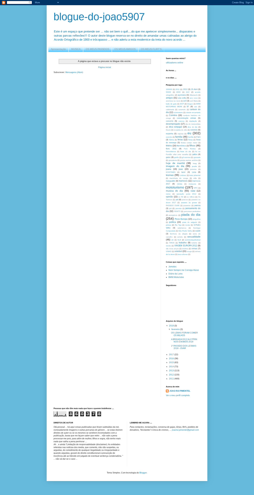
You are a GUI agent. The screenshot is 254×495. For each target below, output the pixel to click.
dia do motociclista (192, 124)
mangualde (170, 181)
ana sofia (182, 98)
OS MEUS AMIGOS (125, 49)
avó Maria (194, 101)
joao (181, 169)
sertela (180, 237)
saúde (197, 231)
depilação (193, 121)
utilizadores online (174, 62)
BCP (182, 104)
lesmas (170, 175)
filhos (192, 145)
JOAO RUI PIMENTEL (179, 391)
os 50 (180, 197)
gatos (168, 157)
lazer (183, 172)
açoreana (182, 95)
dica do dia (192, 127)
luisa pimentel (194, 175)
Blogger (143, 473)
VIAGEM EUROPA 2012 (185, 245)
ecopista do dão (180, 130)
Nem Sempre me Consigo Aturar (183, 270)
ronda (187, 225)
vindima (185, 249)
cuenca (181, 121)
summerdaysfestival (192, 240)
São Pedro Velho (185, 231)
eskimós (193, 130)
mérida (179, 184)
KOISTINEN (170, 172)
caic (195, 107)
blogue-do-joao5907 (99, 16)
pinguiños (196, 219)
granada (197, 157)
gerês (176, 157)
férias (190, 140)
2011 (178, 89)
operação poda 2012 (186, 194)
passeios (186, 205)
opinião (169, 197)
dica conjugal (175, 127)
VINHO (168, 251)
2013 (171, 370)
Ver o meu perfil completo (178, 395)
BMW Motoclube (176, 277)
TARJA (172, 243)
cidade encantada (193, 112)
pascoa (185, 200)
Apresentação (58, 49)
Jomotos (172, 266)
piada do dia (190, 214)
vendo (168, 246)
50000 (168, 92)
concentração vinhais (186, 118)
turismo (194, 243)
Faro (198, 137)
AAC (188, 92)
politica (172, 222)
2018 (171, 325)
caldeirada (170, 109)
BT (188, 106)
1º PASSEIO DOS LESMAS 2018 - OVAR (183, 347)
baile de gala (171, 104)
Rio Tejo (178, 225)
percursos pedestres (192, 211)
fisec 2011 (171, 149)
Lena (194, 172)
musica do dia (174, 190)
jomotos (193, 169)
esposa (181, 134)
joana (168, 169)
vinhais (194, 249)
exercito (169, 137)
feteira (169, 145)
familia (178, 136)
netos (168, 194)
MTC (196, 188)
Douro (168, 130)
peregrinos (173, 215)
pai (177, 199)
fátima (171, 140)
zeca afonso (183, 254)
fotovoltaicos (171, 151)
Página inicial (104, 67)
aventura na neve (173, 101)
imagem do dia (175, 166)
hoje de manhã (175, 163)
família (190, 137)
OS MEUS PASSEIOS (97, 49)
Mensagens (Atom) (74, 72)
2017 (171, 354)
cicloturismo (178, 112)
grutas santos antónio (189, 160)
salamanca (182, 228)
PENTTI (177, 211)
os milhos (191, 197)
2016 (171, 358)
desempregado (173, 124)
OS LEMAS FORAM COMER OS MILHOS (184, 334)
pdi (170, 208)
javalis (194, 166)
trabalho (183, 242)
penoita (179, 208)
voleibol (178, 251)
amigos (169, 98)
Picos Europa (181, 219)
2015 (171, 362)
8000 (178, 92)
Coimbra (173, 115)
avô (184, 101)
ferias (180, 139)
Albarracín (194, 95)
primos (168, 225)
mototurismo (175, 187)
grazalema (173, 160)
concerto (169, 121)
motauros (192, 184)
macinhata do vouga (179, 178)
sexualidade (193, 236)
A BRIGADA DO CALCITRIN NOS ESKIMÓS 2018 (184, 340)
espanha (169, 134)
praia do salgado (189, 222)
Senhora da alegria (178, 234)
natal (193, 191)
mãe (195, 178)
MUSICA (76, 49)
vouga (189, 251)
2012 (185, 89)
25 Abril (194, 89)
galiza (194, 154)
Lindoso (183, 175)
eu (189, 133)
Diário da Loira (175, 274)
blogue (190, 104)
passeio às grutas (189, 202)
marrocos (183, 181)
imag (195, 163)
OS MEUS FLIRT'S (151, 49)
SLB (179, 240)
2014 (171, 366)
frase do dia (185, 151)
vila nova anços (172, 249)
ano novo (193, 98)
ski (172, 240)
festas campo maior (189, 143)
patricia (197, 205)
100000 (169, 89)
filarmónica (181, 146)
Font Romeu (190, 149)
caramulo (182, 109)
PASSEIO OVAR (172, 205)
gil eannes (186, 157)
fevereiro (175, 329)
